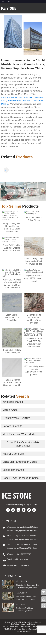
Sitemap (23, 624)
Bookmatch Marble (13, 469)
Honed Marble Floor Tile (19, 100)
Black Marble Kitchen (19, 629)
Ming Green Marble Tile (24, 626)
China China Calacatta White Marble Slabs (23, 444)
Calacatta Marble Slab (11, 97)
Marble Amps (10, 409)
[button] (39, 170)
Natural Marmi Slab (13, 453)
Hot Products (15, 624)
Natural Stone (8, 626)
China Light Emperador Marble (20, 461)
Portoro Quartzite (12, 426)
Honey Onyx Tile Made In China (21, 478)
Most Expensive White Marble (19, 434)
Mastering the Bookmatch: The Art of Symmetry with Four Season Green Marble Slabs (27, 587)
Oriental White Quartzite (16, 418)
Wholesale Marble (13, 401)
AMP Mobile (31, 624)
